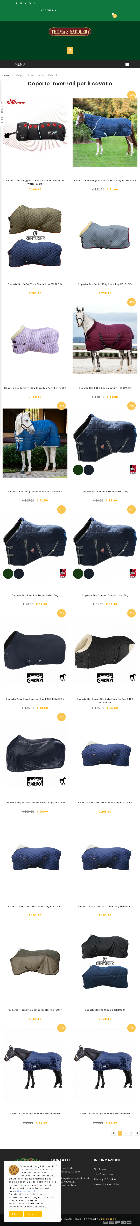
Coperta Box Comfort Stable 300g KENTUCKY (105, 802)
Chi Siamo (101, 1169)
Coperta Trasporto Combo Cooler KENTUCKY (35, 1009)
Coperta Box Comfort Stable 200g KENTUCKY (35, 906)
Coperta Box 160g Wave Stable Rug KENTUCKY (35, 284)
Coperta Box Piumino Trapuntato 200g (35, 595)
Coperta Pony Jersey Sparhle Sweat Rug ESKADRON (35, 802)
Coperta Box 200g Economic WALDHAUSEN (105, 1113)
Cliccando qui (26, 1191)
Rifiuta (15, 1214)
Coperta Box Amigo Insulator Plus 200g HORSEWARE (105, 180)
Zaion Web (108, 1219)
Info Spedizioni (104, 1174)
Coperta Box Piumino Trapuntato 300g (105, 491)
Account (47, 10)
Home (7, 75)
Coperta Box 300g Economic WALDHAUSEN (35, 1113)
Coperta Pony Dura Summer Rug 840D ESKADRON (35, 699)
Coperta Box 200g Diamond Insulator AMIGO (35, 491)
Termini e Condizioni (107, 1184)
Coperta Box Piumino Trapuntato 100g (105, 595)
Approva (33, 1214)
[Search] (122, 25)
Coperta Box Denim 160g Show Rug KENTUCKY (105, 284)
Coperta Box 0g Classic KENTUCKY (105, 1009)
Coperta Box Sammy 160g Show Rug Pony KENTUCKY (35, 388)
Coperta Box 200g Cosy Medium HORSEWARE (105, 388)
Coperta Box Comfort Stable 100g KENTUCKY (105, 906)
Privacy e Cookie (105, 1179)
